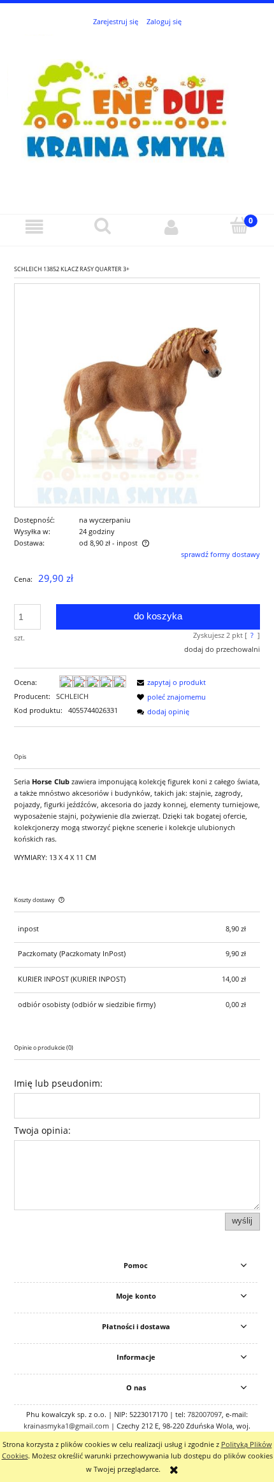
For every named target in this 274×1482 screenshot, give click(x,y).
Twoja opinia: (42, 1130)
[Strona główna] (137, 113)
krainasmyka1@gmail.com (66, 1425)
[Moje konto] (171, 227)
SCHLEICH (72, 696)
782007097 (204, 1414)
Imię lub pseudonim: (58, 1083)
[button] (34, 227)
